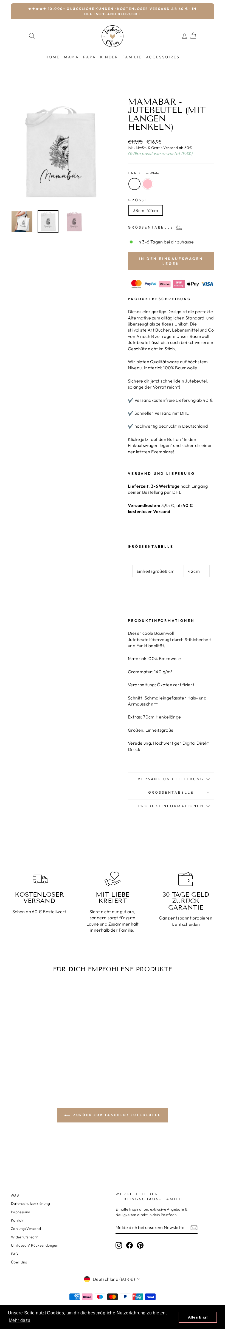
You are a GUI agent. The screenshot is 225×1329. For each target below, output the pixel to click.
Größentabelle (171, 792)
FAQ (14, 1253)
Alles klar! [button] (198, 1317)
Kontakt (18, 1220)
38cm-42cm (145, 210)
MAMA (71, 57)
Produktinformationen (171, 806)
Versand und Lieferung (171, 779)
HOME (53, 57)
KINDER (109, 57)
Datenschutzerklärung (30, 1203)
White (134, 183)
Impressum (20, 1211)
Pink (147, 183)
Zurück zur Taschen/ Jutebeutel (116, 1115)
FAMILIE (132, 57)
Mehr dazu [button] (19, 1320)
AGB (15, 1195)
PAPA (89, 57)
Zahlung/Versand (26, 1228)
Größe (138, 200)
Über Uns (19, 1262)
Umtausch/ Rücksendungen (34, 1245)
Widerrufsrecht (24, 1237)
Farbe (143, 173)
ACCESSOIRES (163, 57)
